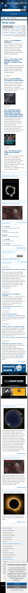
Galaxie (5, 564)
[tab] (8, 27)
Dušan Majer (7, 147)
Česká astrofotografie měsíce (11, 203)
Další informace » (21, 453)
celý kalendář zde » (21, 248)
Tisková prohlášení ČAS (8, 530)
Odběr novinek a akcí (8, 252)
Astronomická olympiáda (9, 535)
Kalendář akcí (6, 223)
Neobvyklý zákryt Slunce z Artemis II (12, 343)
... (20, 131)
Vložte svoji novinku (22, 262)
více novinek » (22, 361)
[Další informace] (14, 418)
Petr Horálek (7, 76)
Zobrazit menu (14, 14)
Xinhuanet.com (7, 287)
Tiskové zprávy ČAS (7, 532)
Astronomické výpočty (8, 548)
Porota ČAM (6, 106)
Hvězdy (5, 561)
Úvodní (4, 18)
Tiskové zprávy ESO (7, 537)
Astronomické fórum (8, 557)
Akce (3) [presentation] (6, 32)
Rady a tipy (5, 550)
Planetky (5, 566)
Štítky (8, 18)
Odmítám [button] (17, 587)
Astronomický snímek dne (10, 176)
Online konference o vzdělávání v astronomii (11, 294)
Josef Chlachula (5, 312)
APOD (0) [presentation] (13, 32)
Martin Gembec (5, 267)
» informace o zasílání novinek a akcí (10, 258)
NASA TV (5, 541)
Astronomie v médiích (8, 552)
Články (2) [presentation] (6, 30)
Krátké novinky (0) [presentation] (15, 30)
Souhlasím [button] (17, 584)
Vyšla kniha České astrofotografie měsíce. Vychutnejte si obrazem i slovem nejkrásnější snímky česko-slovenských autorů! (13, 113)
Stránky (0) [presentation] (17, 27)
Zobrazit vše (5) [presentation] (8, 27)
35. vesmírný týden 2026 (9, 406)
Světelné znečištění (7, 546)
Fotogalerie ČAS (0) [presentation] (9, 35)
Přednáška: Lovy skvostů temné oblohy (13, 79)
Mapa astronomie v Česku (9, 555)
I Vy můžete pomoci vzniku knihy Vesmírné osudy (13, 152)
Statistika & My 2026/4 (13, 315)
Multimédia (6, 108)
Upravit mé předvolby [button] (17, 590)
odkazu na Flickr (19, 356)
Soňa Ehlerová (5, 292)
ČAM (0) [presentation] (20, 32)
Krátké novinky (6, 263)
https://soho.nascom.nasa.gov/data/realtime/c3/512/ (14, 337)
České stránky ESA (7, 539)
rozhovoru (8, 318)
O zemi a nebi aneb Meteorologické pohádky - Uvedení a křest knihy (13, 61)
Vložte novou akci (23, 222)
